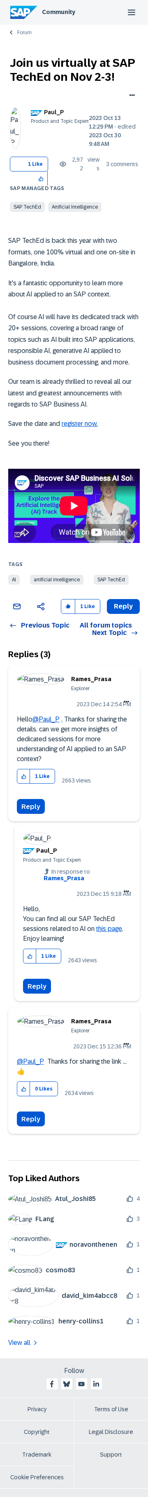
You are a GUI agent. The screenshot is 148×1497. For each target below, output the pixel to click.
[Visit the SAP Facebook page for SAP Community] (52, 1384)
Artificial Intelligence (75, 207)
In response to (67, 874)
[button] (41, 178)
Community (58, 12)
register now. (80, 423)
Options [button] (130, 96)
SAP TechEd (27, 207)
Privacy (37, 1409)
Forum (24, 32)
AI (14, 580)
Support (111, 1454)
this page (109, 928)
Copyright (37, 1432)
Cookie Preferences (37, 1477)
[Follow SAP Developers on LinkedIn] (96, 1384)
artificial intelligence (57, 580)
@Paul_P (46, 719)
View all (19, 1342)
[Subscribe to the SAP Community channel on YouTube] (81, 1384)
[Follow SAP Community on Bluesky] (66, 1384)
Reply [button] (123, 606)
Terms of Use (111, 1409)
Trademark (36, 1454)
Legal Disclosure (111, 1432)
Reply (30, 806)
